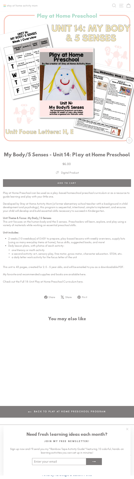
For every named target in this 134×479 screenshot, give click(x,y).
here (82, 274)
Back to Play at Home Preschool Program (69, 411)
